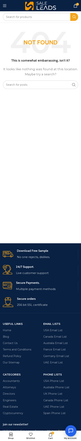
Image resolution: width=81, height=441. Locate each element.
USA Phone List (53, 381)
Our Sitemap (11, 362)
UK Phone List (52, 393)
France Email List (54, 349)
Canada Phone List (55, 400)
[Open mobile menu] (4, 5)
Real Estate (10, 406)
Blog (6, 336)
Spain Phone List (54, 413)
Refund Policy (12, 356)
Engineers (9, 400)
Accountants (11, 381)
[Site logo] (40, 5)
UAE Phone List (53, 406)
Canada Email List (55, 336)
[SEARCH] (74, 17)
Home (7, 330)
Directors (9, 393)
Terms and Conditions (17, 349)
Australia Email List (55, 343)
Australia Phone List (56, 387)
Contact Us (10, 343)
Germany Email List (56, 356)
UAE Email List (53, 362)
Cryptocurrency (13, 413)
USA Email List (53, 330)
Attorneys (9, 387)
